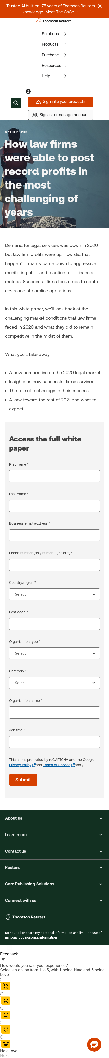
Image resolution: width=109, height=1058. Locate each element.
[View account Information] (28, 92)
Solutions (50, 33)
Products (50, 44)
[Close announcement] (100, 6)
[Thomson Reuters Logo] (54, 20)
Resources (51, 65)
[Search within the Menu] (16, 103)
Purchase (50, 54)
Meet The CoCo (60, 12)
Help (46, 76)
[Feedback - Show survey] (3, 959)
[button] (54, 818)
